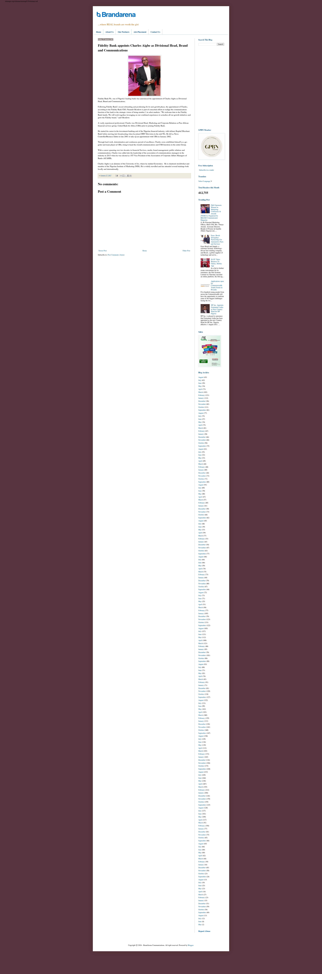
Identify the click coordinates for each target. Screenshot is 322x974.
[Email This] (121, 175)
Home (98, 31)
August (200, 377)
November (202, 404)
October (201, 407)
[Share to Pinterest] (130, 175)
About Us (109, 31)
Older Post (186, 250)
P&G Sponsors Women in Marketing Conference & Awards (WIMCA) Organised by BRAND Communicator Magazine (211, 212)
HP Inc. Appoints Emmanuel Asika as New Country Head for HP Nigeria (217, 309)
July (199, 380)
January (201, 398)
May (200, 386)
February (201, 395)
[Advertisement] (211, 87)
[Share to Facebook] (128, 175)
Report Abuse (204, 931)
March (200, 392)
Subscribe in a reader (206, 170)
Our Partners (123, 31)
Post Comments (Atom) (116, 255)
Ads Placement (140, 31)
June (200, 383)
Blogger (190, 945)
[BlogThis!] (123, 175)
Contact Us (155, 31)
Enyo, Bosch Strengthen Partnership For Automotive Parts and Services (217, 239)
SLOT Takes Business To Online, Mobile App (216, 262)
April (200, 389)
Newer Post (102, 250)
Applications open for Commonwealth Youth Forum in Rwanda (217, 285)
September (202, 410)
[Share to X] (126, 175)
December (202, 401)
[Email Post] (116, 175)
